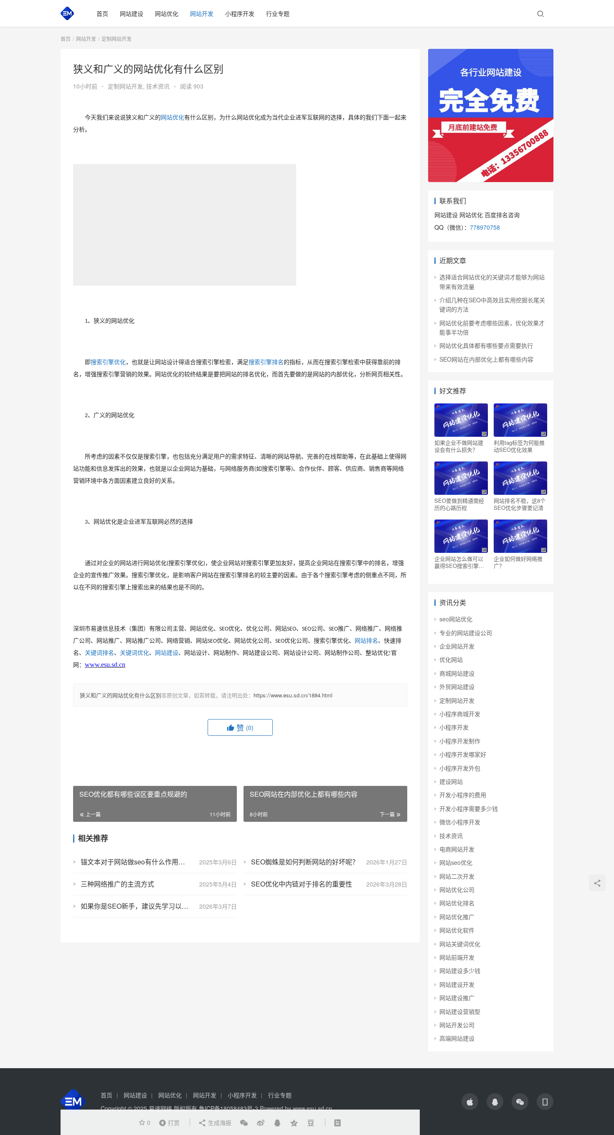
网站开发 (201, 13)
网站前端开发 (456, 957)
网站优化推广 (456, 916)
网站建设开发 (456, 984)
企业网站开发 (456, 646)
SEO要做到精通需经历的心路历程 (459, 504)
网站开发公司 (456, 1025)
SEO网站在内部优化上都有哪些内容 (486, 359)
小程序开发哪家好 (462, 754)
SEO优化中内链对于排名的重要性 (301, 884)
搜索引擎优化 (108, 362)
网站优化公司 (456, 889)
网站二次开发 (456, 876)
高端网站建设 (456, 1038)
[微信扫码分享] (243, 1122)
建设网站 (451, 781)
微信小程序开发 (459, 822)
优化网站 (451, 659)
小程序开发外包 (459, 768)
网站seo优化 (455, 862)
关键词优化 (134, 653)
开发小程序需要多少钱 (468, 808)
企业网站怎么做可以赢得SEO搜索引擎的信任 (459, 562)
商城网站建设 (456, 673)
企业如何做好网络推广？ (518, 562)
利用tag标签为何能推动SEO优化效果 (519, 446)
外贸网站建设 (456, 686)
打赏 (167, 1122)
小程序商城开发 (459, 713)
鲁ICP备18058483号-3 (228, 1108)
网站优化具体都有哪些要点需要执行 (486, 345)
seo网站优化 (455, 619)
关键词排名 (99, 653)
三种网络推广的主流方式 (117, 884)
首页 (102, 13)
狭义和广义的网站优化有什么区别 (120, 695)
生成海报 (218, 1122)
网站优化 (166, 13)
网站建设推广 (456, 997)
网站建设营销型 (459, 1011)
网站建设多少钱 (459, 970)
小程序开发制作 (459, 741)
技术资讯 (158, 86)
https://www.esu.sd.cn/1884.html (293, 695)
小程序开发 (239, 13)
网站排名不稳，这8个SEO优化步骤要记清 (519, 504)
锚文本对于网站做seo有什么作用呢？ (136, 861)
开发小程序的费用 (462, 794)
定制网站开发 (125, 86)
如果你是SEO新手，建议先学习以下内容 (141, 906)
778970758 (485, 227)
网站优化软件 (456, 930)
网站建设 (131, 13)
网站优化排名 (456, 903)
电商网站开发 (456, 849)
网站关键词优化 (459, 944)
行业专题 (277, 13)
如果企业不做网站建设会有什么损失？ (458, 446)
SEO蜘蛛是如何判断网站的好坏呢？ (305, 861)
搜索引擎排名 (266, 362)
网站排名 (366, 641)
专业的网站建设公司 (465, 632)
